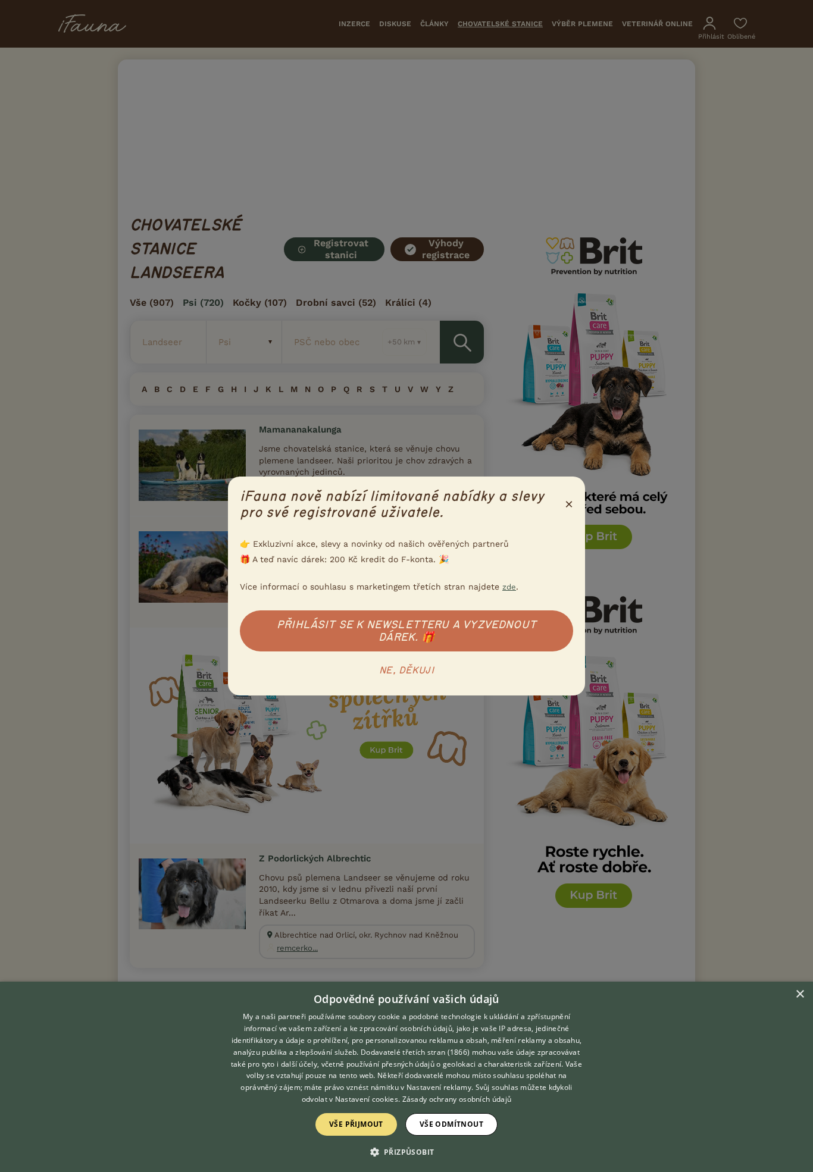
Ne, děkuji (406, 670)
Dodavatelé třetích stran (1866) (415, 1052)
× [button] (799, 994)
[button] (406, 1151)
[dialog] (406, 1077)
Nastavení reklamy (438, 1087)
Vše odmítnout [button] (451, 1124)
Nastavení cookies (366, 1099)
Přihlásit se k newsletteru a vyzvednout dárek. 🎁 (406, 631)
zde (509, 586)
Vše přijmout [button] (356, 1124)
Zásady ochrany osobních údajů (457, 1099)
